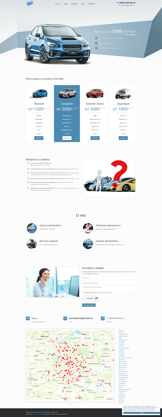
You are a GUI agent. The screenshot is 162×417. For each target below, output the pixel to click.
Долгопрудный (123, 365)
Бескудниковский (124, 348)
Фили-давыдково (124, 377)
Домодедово (122, 367)
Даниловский (122, 361)
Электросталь (123, 373)
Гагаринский (122, 379)
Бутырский (122, 354)
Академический (123, 334)
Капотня (121, 399)
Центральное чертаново (126, 357)
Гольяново (122, 383)
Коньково (121, 401)
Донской (121, 369)
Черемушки (122, 359)
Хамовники (122, 385)
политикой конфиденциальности (146, 410)
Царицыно (122, 355)
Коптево (121, 403)
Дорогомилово (123, 371)
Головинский (122, 381)
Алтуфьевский (123, 336)
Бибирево (121, 350)
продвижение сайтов (38, 414)
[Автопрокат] (30, 6)
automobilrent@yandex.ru (126, 5)
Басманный (122, 344)
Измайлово (122, 397)
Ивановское (122, 395)
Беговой (121, 346)
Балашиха (121, 342)
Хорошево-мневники (125, 389)
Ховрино (121, 393)
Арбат (120, 338)
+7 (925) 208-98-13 (126, 2)
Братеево (121, 352)
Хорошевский (123, 391)
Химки (120, 387)
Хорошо (142, 413)
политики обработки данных (104, 292)
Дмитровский (123, 363)
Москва (121, 330)
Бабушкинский (123, 340)
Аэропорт (121, 332)
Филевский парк (123, 375)
